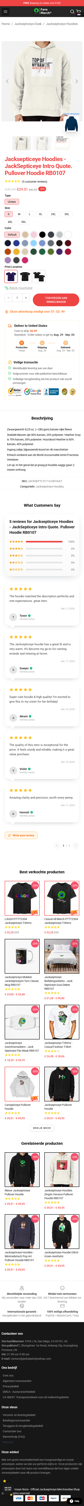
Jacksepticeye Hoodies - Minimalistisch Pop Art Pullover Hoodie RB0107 (19, 1256)
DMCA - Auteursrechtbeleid (19, 1391)
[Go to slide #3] (62, 143)
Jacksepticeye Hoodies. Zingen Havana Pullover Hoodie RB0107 (58, 1194)
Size (7, 207)
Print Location (13, 266)
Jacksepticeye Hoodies (62, 24)
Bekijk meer (42, 1128)
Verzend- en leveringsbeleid (19, 1415)
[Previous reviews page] (56, 845)
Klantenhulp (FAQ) (14, 1436)
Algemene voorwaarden (17, 1380)
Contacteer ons (12, 1431)
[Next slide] (76, 81)
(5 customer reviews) (34, 181)
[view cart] (78, 11)
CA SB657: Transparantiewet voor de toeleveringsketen (36, 1397)
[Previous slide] (8, 81)
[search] (72, 11)
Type (8, 195)
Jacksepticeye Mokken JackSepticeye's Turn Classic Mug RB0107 (22, 981)
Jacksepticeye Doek (28, 24)
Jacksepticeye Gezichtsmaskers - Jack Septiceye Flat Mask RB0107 (22, 1046)
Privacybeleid (11, 1386)
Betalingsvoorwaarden (16, 1420)
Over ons (8, 1375)
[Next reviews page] (75, 845)
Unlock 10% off (7, 1489)
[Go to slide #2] (42, 143)
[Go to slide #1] (21, 143)
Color (8, 228)
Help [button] (77, 1501)
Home (6, 24)
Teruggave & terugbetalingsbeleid (23, 1425)
